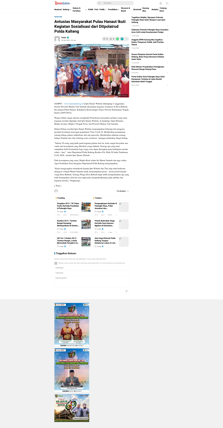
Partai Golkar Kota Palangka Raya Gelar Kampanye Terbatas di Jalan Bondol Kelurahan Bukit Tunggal (148, 79)
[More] (126, 39)
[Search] (99, 3)
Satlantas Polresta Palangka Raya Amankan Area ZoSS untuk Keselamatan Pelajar (149, 31)
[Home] (160, 3)
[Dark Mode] (167, 3)
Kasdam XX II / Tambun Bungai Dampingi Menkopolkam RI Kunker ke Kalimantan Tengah (67, 223)
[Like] (104, 39)
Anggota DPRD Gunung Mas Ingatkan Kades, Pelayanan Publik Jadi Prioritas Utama (147, 42)
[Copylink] (122, 39)
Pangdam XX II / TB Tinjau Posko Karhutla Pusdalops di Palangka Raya (68, 206)
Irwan (63, 37)
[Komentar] (110, 39)
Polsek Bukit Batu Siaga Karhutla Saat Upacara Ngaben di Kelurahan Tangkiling (105, 223)
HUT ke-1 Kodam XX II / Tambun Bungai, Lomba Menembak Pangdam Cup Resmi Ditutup (68, 240)
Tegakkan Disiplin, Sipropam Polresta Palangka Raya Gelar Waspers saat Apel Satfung (148, 19)
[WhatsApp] (117, 39)
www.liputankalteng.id (73, 103)
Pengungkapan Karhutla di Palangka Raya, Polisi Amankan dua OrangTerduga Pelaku (106, 206)
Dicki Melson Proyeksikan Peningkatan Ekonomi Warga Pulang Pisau (147, 68)
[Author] (57, 39)
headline (58, 17)
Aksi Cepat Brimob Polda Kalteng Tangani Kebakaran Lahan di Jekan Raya (106, 240)
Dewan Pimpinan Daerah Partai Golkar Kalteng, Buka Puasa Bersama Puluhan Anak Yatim (147, 56)
